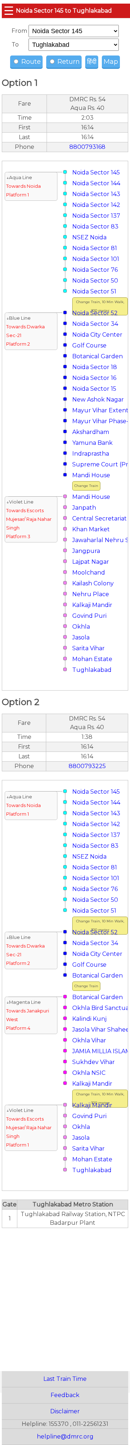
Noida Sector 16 (94, 377)
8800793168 (87, 146)
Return (68, 62)
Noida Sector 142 (96, 204)
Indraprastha (90, 453)
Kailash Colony (93, 583)
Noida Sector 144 (96, 183)
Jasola (81, 637)
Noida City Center (97, 334)
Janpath (84, 507)
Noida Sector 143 (96, 194)
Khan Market (91, 529)
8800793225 (87, 766)
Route (30, 62)
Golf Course (89, 345)
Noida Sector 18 (94, 367)
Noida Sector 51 (94, 291)
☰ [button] (9, 11)
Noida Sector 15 (94, 388)
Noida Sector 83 (95, 226)
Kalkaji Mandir (92, 605)
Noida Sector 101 (95, 259)
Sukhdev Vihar (93, 1062)
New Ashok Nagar (98, 399)
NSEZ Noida (89, 237)
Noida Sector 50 (95, 280)
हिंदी (91, 62)
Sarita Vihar (88, 648)
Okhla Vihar (89, 1040)
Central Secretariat (99, 518)
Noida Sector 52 (95, 313)
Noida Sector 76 (95, 269)
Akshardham (90, 432)
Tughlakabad (92, 669)
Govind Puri (89, 615)
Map (111, 62)
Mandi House (91, 475)
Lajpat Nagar (90, 561)
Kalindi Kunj (89, 1018)
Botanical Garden (97, 356)
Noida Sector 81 (94, 248)
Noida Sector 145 (96, 172)
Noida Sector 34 (95, 323)
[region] (65, 1295)
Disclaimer (65, 1411)
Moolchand (88, 572)
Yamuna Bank (92, 442)
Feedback (65, 1395)
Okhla (81, 626)
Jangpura (86, 551)
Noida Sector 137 (96, 215)
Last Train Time (65, 1378)
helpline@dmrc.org (65, 1436)
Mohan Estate (92, 659)
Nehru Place (90, 594)
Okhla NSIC (88, 1072)
